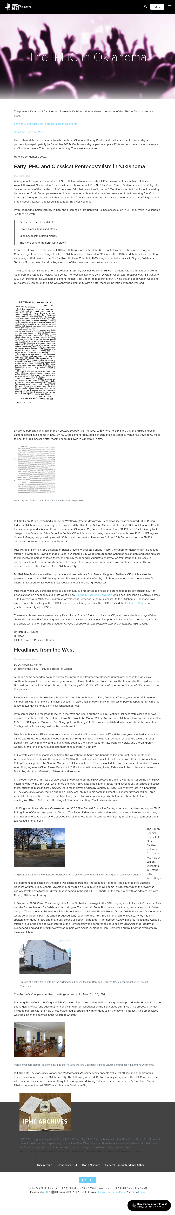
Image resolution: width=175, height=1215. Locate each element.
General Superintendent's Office (125, 1165)
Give (157, 6)
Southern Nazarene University (93, 595)
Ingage (141, 1192)
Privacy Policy (118, 1192)
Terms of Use (104, 1192)
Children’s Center (135, 603)
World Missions (91, 1165)
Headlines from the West (28, 132)
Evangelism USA (67, 1165)
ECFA (47, 1192)
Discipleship (44, 1165)
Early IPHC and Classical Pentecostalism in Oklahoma (45, 124)
